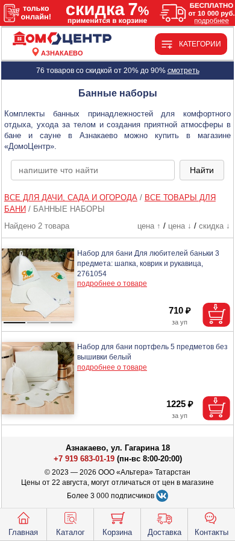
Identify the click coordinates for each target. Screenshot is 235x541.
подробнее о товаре (112, 283)
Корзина (117, 532)
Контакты (211, 532)
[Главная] (62, 39)
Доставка (164, 532)
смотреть (183, 70)
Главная (23, 532)
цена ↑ (149, 225)
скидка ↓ (214, 225)
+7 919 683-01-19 (84, 458)
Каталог (70, 532)
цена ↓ (180, 225)
